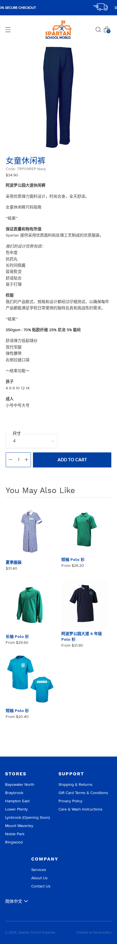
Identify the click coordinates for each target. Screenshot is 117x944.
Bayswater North (19, 784)
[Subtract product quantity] (10, 460)
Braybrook (14, 792)
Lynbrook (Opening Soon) (27, 817)
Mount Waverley (19, 825)
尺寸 (17, 433)
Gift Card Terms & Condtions (83, 792)
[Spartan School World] (58, 29)
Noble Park (14, 834)
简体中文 (13, 901)
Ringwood (14, 842)
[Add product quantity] (26, 460)
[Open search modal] (98, 30)
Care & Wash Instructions (80, 809)
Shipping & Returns (75, 784)
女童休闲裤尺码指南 (23, 207)
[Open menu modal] (8, 30)
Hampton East (17, 801)
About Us (39, 878)
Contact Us (41, 886)
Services (38, 869)
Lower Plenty (16, 809)
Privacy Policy (70, 801)
